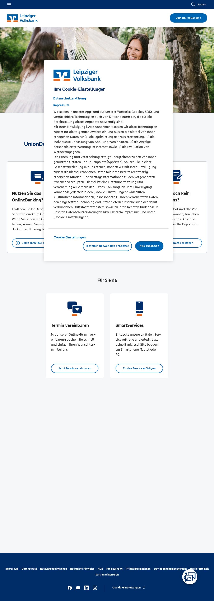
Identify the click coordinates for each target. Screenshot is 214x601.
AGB (100, 568)
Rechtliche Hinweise (82, 568)
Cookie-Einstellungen (70, 237)
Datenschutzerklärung (69, 98)
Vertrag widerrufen (107, 574)
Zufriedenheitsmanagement (170, 568)
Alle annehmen (149, 246)
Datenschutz (29, 568)
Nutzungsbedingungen (53, 568)
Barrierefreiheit (199, 568)
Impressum (11, 568)
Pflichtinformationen (138, 568)
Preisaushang (114, 568)
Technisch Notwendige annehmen (107, 246)
